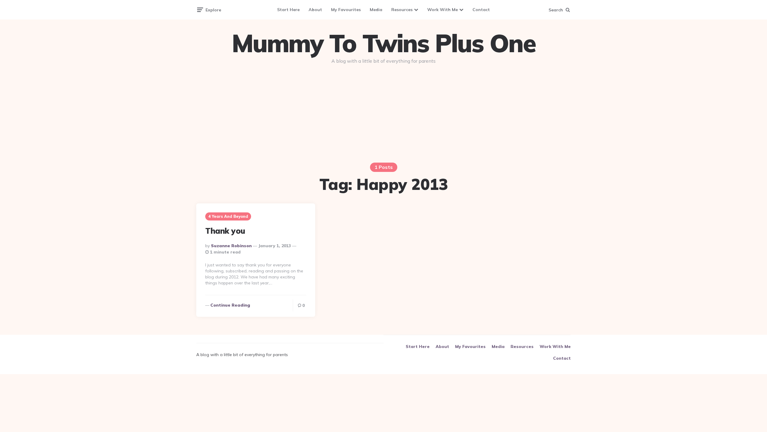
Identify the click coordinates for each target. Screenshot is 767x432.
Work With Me (442, 9)
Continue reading (230, 305)
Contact (481, 9)
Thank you (225, 231)
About (315, 9)
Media (376, 9)
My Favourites (346, 9)
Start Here (288, 9)
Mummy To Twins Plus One (383, 43)
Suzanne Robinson (231, 245)
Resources (402, 9)
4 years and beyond (228, 216)
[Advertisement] (383, 115)
